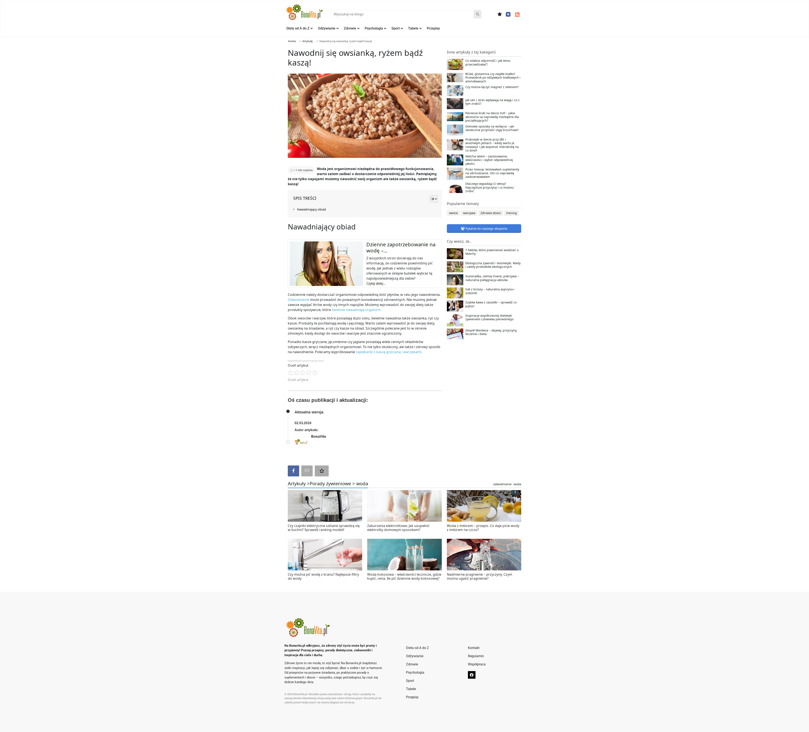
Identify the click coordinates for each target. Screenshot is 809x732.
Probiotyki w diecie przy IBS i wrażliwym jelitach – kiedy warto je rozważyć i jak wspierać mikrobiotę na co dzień (492, 145)
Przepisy (433, 28)
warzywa (469, 213)
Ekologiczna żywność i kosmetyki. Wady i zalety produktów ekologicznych (493, 265)
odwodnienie (502, 484)
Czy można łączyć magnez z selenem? (491, 87)
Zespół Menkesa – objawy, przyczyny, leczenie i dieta (491, 332)
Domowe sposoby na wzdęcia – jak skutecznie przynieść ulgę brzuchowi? (492, 128)
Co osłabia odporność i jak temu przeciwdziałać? (487, 62)
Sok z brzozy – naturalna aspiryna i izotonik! (489, 291)
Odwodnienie (298, 299)
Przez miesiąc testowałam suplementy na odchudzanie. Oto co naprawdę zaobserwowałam (492, 173)
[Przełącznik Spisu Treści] (431, 198)
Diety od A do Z (298, 28)
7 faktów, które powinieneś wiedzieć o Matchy (491, 252)
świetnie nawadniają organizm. (356, 309)
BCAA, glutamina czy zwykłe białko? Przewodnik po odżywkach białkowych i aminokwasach (492, 77)
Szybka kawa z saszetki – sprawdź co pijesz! (491, 304)
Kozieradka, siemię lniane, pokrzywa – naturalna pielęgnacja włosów (492, 278)
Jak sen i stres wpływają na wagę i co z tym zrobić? (492, 102)
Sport (395, 28)
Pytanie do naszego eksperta (486, 228)
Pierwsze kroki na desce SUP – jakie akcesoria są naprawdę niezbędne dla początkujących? (492, 116)
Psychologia (374, 28)
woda (362, 483)
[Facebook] (508, 14)
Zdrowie (350, 28)
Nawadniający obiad (311, 209)
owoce (453, 213)
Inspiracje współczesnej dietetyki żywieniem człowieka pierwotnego (489, 317)
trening (511, 213)
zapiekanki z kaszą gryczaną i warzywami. (389, 352)
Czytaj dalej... (376, 283)
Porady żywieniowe (330, 483)
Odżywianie (326, 28)
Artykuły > (299, 483)
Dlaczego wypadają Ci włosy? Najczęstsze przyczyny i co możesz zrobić (489, 187)
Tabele (413, 28)
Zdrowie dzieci (491, 213)
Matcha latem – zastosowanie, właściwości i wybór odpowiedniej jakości (489, 160)
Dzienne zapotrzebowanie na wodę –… (400, 247)
